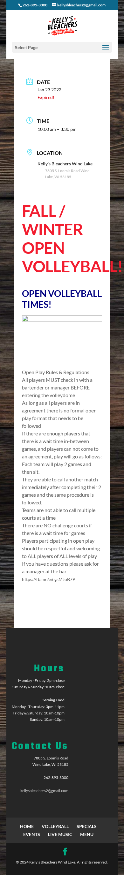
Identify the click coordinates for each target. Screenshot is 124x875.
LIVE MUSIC (60, 834)
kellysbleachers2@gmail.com (44, 790)
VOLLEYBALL (55, 826)
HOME (27, 826)
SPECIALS (87, 826)
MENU (86, 834)
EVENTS (31, 834)
